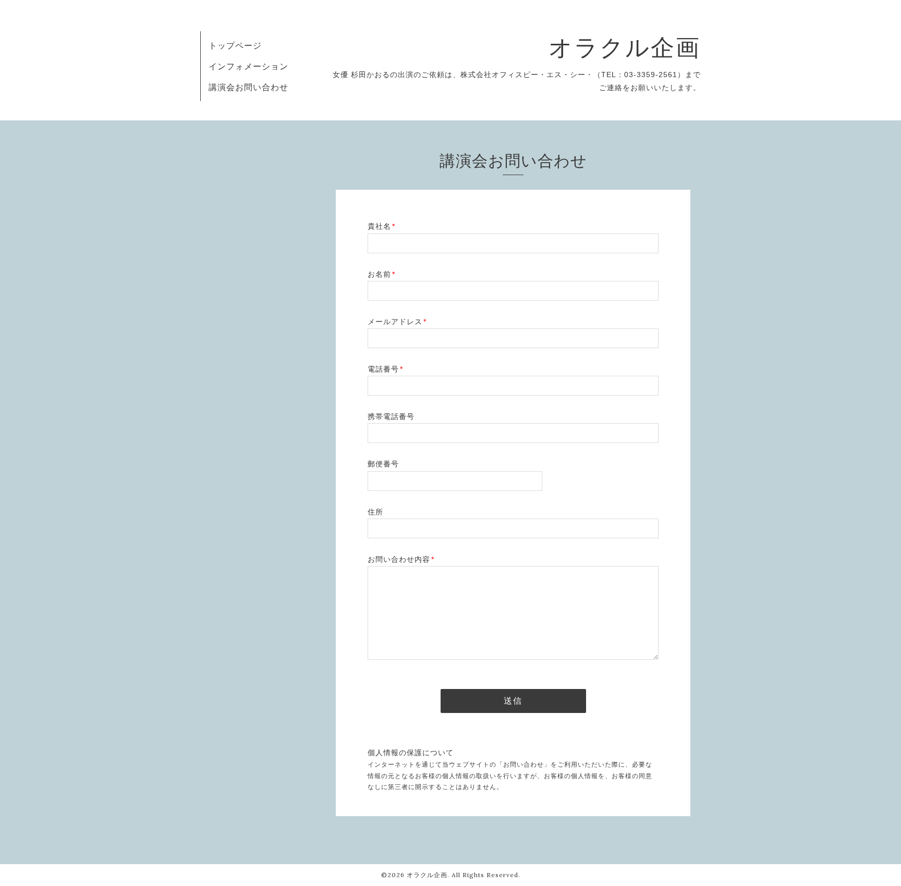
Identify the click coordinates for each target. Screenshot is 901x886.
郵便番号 (383, 464)
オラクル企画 (625, 47)
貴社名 (381, 226)
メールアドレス (397, 321)
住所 (375, 512)
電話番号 (385, 369)
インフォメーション (248, 66)
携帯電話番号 (391, 416)
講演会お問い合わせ (248, 87)
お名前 (381, 274)
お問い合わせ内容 (401, 559)
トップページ (235, 45)
